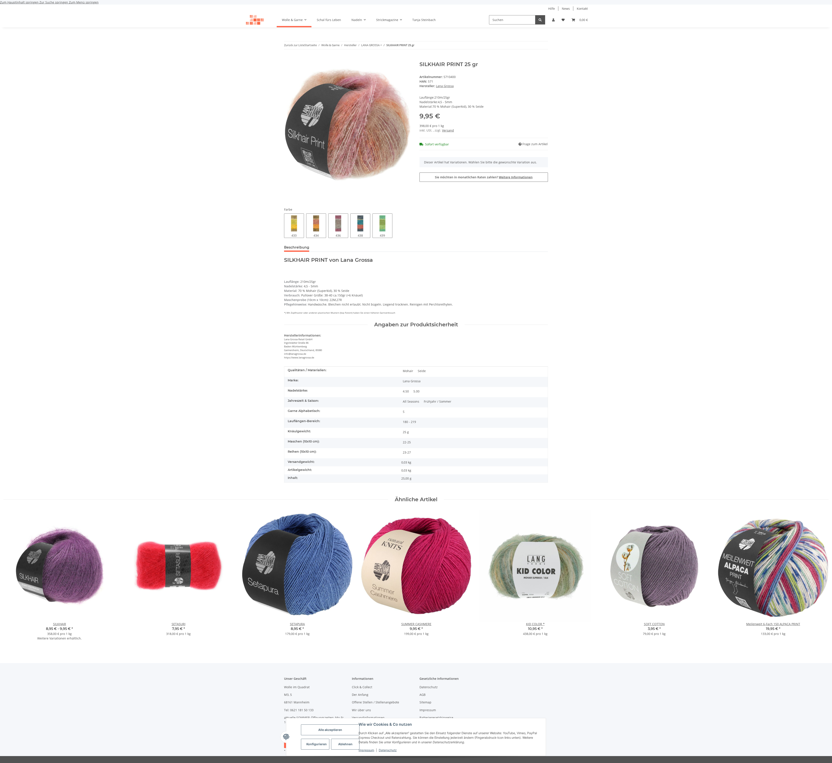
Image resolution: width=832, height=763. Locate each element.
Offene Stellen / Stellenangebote (375, 702)
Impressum (366, 750)
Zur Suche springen (54, 2)
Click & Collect (362, 687)
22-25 (407, 442)
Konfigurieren (316, 744)
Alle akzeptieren (330, 730)
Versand (448, 130)
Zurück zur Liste (294, 45)
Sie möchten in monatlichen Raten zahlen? (484, 177)
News (566, 9)
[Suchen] (540, 19)
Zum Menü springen (84, 2)
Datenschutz (388, 750)
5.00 (416, 391)
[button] (553, 19)
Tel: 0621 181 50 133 (299, 710)
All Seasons (411, 401)
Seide (422, 371)
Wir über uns (361, 710)
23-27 (407, 452)
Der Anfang (360, 695)
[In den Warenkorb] (287, 59)
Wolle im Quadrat (297, 687)
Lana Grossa (412, 381)
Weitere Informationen (516, 177)
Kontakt (582, 9)
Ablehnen (345, 744)
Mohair (408, 371)
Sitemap (425, 702)
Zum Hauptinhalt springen (19, 2)
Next (821, 577)
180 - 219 (409, 422)
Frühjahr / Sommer (437, 401)
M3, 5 (288, 695)
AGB (422, 695)
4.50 (406, 391)
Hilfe (551, 9)
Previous (10, 577)
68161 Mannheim (296, 702)
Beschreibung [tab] (296, 247)
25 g (406, 432)
